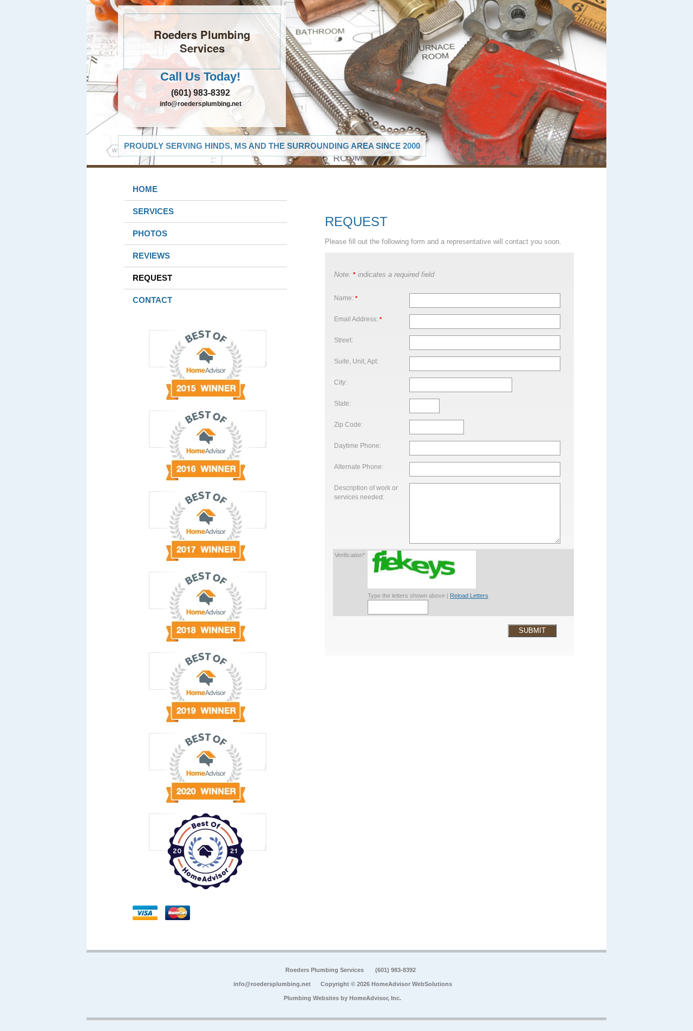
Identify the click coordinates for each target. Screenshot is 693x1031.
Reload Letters (469, 595)
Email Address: (358, 318)
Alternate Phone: (358, 466)
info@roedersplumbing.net (200, 104)
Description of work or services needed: (366, 492)
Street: (343, 339)
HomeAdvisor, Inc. (375, 998)
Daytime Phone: (357, 445)
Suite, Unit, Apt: (356, 361)
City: (340, 382)
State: (342, 403)
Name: (345, 297)
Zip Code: (348, 424)
